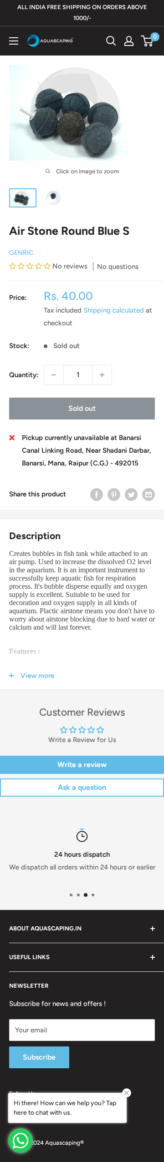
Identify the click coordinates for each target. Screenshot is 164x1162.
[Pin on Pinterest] (114, 494)
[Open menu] (13, 41)
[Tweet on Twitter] (131, 494)
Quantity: (23, 375)
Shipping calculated (113, 310)
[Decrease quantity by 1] (53, 374)
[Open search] (111, 41)
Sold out (82, 408)
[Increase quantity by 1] (102, 374)
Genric (21, 253)
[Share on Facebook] (96, 494)
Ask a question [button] (82, 787)
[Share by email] (148, 494)
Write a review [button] (82, 764)
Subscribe (39, 1057)
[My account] (128, 41)
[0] (147, 40)
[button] (30, 266)
